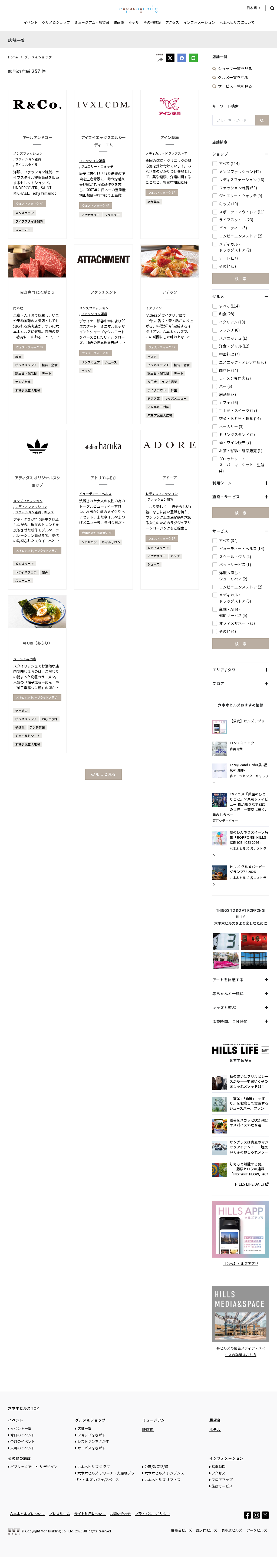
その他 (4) (227, 631)
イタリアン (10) (232, 322)
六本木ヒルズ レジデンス (164, 1473)
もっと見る (105, 774)
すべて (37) (228, 540)
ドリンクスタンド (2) (237, 434)
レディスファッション (31, 506)
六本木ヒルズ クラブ (93, 1466)
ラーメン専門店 (24, 658)
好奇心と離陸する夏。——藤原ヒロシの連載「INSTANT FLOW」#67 (249, 1169)
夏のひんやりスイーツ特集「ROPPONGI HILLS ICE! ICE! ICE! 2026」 (249, 837)
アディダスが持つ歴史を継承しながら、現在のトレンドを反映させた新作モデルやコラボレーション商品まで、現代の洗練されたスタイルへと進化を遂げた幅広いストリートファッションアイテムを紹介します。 (36, 538)
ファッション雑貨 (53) (238, 187)
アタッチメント (103, 292)
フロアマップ (222, 1479)
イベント (31, 22)
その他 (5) (227, 266)
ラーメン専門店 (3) (235, 378)
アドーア (169, 477)
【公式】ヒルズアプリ (247, 721)
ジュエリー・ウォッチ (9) (240, 195)
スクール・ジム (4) (235, 556)
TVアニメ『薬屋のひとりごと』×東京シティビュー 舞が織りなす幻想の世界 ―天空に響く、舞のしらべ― (240, 804)
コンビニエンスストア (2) (240, 236)
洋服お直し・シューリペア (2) (233, 575)
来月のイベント (22, 1447)
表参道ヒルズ (231, 1530)
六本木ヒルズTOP (23, 1408)
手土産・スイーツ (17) (238, 410)
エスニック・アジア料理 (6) (242, 362)
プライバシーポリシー (152, 1513)
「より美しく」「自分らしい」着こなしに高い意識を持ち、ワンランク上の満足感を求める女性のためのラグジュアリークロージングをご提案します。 (169, 520)
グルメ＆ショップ (56, 22)
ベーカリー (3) (231, 426)
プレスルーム (59, 1513)
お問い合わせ (120, 1513)
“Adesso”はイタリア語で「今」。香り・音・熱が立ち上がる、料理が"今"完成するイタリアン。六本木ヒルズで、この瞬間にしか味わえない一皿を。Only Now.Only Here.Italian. (169, 331)
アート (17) (228, 258)
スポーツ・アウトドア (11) (242, 211)
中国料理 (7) (229, 354)
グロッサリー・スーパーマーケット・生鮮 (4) (242, 465)
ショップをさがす (91, 1434)
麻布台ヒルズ (181, 1530)
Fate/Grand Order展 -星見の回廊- (249, 767)
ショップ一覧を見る (235, 68)
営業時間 (219, 1466)
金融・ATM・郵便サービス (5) (233, 612)
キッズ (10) (228, 203)
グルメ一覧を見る (233, 77)
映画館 (119, 22)
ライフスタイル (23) (236, 219)
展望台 (215, 1420)
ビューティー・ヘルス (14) (241, 548)
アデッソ (169, 292)
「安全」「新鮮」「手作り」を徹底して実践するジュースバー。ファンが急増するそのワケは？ (249, 1103)
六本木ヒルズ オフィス (162, 1479)
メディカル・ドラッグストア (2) (235, 247)
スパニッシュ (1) (233, 338)
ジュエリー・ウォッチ (97, 166)
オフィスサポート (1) (237, 623)
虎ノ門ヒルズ (206, 1530)
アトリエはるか (103, 477)
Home (13, 57)
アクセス (172, 22)
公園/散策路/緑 (156, 1466)
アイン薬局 (169, 137)
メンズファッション (27, 153)
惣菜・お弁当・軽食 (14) (240, 418)
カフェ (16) (228, 402)
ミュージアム (153, 1420)
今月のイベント (22, 1441)
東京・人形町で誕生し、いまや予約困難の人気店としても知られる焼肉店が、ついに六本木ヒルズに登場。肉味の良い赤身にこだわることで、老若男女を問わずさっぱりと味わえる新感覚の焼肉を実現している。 (36, 334)
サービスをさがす (91, 1447)
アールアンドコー (37, 137)
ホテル (133, 22)
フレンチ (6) (229, 330)
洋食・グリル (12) (234, 346)
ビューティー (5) (233, 227)
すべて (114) (229, 163)
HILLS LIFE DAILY (249, 1184)
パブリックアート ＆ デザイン (33, 1466)
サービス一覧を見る (235, 86)
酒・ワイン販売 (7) (235, 442)
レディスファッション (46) (241, 179)
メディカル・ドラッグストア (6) (235, 598)
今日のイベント (22, 1434)
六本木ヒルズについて (237, 22)
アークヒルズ (256, 1530)
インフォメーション (199, 22)
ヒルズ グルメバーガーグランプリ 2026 (248, 869)
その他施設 (152, 22)
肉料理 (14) (228, 370)
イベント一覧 (20, 1428)
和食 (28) (226, 313)
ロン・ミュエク (242, 743)
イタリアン (154, 308)
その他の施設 (19, 1458)
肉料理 (18, 308)
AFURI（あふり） (37, 643)
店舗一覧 (84, 1428)
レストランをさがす (93, 1441)
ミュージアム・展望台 (91, 22)
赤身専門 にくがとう (37, 292)
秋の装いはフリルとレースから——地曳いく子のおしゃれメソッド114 (249, 1081)
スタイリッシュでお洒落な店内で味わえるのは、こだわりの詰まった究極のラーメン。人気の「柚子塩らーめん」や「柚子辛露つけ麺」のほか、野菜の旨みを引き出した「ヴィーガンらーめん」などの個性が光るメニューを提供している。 (36, 687)
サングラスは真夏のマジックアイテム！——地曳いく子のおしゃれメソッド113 (249, 1147)
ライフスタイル (26, 164)
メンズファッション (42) (240, 171)
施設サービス (222, 1486)
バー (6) (225, 386)
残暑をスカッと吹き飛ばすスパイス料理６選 (249, 1123)
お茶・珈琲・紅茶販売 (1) (240, 450)
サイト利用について (90, 1513)
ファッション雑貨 (28, 159)
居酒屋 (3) (227, 394)
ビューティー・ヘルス (95, 493)
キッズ (49, 512)
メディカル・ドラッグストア (166, 153)
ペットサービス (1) (235, 564)
